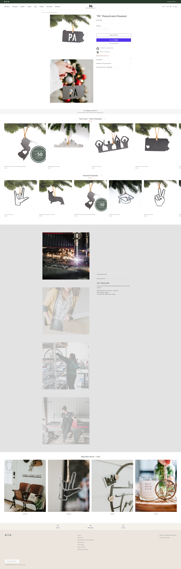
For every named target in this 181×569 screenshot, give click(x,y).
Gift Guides (49, 6)
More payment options (113, 43)
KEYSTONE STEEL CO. (103, 56)
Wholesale (57, 6)
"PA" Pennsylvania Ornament (51, 12)
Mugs (35, 6)
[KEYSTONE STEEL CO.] (90, 7)
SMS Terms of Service (83, 549)
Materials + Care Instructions (103, 63)
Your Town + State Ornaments (90, 119)
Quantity (98, 26)
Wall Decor (7, 6)
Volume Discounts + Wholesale (104, 67)
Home (43, 12)
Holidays (42, 6)
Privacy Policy (81, 545)
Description (99, 59)
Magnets (22, 6)
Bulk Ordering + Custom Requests (86, 540)
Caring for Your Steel (164, 537)
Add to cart (114, 35)
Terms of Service (81, 547)
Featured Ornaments (90, 176)
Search (79, 535)
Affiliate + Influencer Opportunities (167, 535)
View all (90, 121)
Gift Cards (80, 537)
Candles (29, 6)
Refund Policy (81, 542)
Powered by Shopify (21, 564)
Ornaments (15, 6)
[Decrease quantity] (98, 29)
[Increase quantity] (106, 29)
